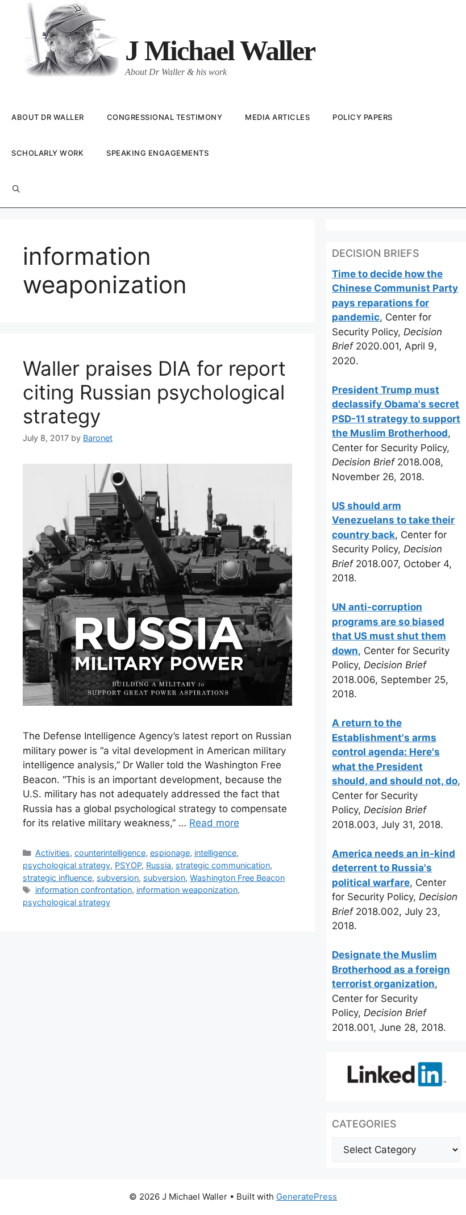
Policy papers (362, 117)
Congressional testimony (165, 117)
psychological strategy (66, 865)
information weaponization (187, 889)
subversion (118, 878)
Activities (52, 853)
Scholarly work (47, 152)
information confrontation (83, 889)
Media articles (277, 117)
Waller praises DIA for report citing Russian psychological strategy (154, 392)
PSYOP (128, 865)
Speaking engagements (157, 152)
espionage (170, 853)
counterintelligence (109, 853)
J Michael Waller (220, 50)
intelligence (215, 853)
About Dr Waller (47, 117)
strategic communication (223, 865)
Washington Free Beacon (237, 878)
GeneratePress (306, 1196)
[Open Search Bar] (16, 189)
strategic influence (57, 878)
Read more (214, 823)
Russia (158, 865)
